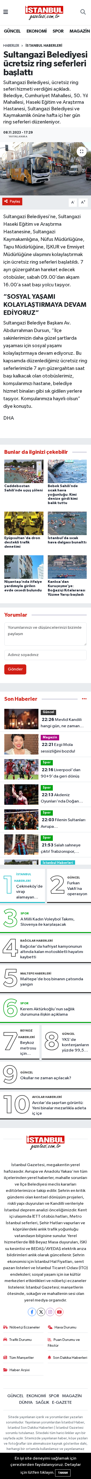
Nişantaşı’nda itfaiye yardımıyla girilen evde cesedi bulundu (23, 586)
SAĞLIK (42, 1402)
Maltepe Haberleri (35, 973)
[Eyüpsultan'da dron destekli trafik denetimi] (23, 523)
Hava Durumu (65, 1327)
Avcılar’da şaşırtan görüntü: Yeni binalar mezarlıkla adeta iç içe (59, 1108)
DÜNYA (26, 1402)
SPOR (58, 31)
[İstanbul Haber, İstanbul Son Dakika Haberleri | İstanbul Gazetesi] (44, 12)
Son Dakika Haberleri (70, 1358)
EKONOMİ (37, 31)
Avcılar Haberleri (47, 1096)
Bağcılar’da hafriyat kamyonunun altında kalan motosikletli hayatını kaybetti (51, 952)
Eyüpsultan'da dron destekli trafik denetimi (22, 542)
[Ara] (83, 12)
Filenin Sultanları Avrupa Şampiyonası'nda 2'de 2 (63, 824)
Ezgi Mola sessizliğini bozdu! (58, 748)
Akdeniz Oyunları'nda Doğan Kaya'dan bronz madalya (60, 799)
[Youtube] (59, 1312)
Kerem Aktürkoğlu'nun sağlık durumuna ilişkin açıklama (47, 1012)
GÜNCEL (12, 31)
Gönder (15, 669)
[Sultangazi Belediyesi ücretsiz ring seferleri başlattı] (45, 168)
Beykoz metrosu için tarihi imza (28, 1048)
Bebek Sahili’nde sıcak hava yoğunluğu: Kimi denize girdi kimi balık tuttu (63, 494)
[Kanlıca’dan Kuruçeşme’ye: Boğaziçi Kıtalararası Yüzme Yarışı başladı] (67, 567)
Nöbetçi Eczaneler (25, 1327)
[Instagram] (50, 1312)
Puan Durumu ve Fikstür (64, 1342)
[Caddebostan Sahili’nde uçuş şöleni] (23, 471)
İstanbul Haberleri (44, 45)
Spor (47, 762)
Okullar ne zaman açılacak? (45, 1078)
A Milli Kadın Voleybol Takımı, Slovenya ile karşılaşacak (47, 922)
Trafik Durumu (20, 1340)
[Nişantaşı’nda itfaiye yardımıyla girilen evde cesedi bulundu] (23, 567)
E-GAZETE (62, 1402)
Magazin (50, 737)
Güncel (48, 712)
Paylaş (15, 201)
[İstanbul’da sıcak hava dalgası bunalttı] (67, 523)
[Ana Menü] (5, 12)
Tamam (63, 1472)
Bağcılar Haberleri (36, 940)
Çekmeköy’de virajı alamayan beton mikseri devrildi (29, 892)
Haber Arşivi (20, 1370)
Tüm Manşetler (21, 1358)
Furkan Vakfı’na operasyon (77, 888)
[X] (41, 1312)
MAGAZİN (80, 31)
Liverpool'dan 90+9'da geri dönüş (60, 773)
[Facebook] (32, 1312)
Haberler (11, 45)
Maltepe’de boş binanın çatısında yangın (51, 982)
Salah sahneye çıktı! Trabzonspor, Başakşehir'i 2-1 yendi (61, 849)
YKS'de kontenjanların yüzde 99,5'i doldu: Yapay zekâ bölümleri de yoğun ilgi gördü (75, 1045)
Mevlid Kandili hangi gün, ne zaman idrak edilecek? (61, 723)
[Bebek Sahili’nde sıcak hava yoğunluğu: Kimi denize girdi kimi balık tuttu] (67, 471)
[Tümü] (84, 699)
